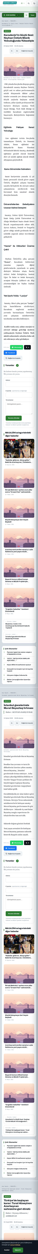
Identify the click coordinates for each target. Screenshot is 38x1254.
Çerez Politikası (15, 1245)
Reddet (7, 1250)
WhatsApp (17, 347)
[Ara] (28, 3)
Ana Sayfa (5, 21)
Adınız (8, 380)
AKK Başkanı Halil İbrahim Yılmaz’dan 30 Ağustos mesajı (26, 15)
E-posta (16, 391)
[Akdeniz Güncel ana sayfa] (10, 3)
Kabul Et (18, 1250)
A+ (17, 51)
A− (12, 51)
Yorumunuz (9, 400)
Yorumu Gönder (13, 418)
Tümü (32, 15)
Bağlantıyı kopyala (27, 51)
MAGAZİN (13, 21)
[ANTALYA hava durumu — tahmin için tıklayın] (22, 3)
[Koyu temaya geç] (34, 3)
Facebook (11, 353)
